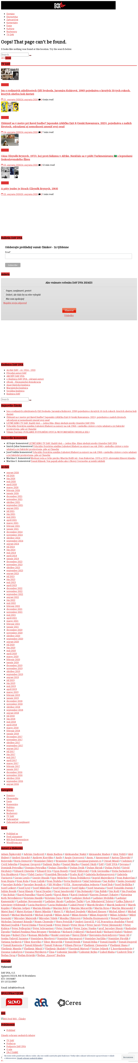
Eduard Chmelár (24, 871)
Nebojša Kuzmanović (95, 918)
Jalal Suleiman (92, 881)
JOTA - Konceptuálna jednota (81, 884)
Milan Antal (62, 914)
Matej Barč (7, 911)
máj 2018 (11, 721)
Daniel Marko (71, 864)
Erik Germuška (101, 871)
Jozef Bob (107, 884)
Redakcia (54, 931)
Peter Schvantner (43, 928)
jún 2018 (10, 718)
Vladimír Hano (119, 945)
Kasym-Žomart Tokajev (104, 894)
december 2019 (14, 665)
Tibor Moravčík (53, 941)
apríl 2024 (11, 555)
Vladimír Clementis (95, 945)
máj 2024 (11, 552)
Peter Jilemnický (112, 925)
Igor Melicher (59, 877)
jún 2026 (10, 478)
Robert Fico (19, 935)
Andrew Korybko (42, 857)
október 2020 (13, 635)
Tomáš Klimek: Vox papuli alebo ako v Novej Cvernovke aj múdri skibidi (68, 461)
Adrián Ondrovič (34, 854)
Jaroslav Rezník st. (35, 884)
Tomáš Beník (72, 941)
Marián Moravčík (81, 908)
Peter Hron (77, 925)
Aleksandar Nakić (75, 854)
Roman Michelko (39, 935)
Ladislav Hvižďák (103, 898)
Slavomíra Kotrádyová (103, 935)
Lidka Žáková (124, 901)
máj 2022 (11, 603)
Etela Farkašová (121, 871)
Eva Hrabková (9, 874)
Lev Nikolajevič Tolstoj (100, 901)
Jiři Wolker (55, 884)
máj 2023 (11, 582)
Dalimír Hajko (51, 864)
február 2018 (13, 730)
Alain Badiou (54, 854)
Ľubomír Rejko (88, 951)
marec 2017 (12, 763)
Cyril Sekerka (9, 864)
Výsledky (69, 315)
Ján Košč (114, 891)
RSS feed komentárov (17, 839)
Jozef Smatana (96, 887)
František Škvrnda (56, 874)
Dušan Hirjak (95, 867)
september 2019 (14, 674)
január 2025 (12, 528)
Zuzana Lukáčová (12, 951)
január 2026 (12, 493)
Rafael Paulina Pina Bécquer (29, 931)
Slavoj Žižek (79, 935)
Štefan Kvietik (26, 955)
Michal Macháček (21, 914)
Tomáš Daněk (108, 941)
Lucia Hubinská (57, 904)
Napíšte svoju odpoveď (15, 303)
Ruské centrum (60, 935)
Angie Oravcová (74, 857)
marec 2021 (12, 620)
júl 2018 (10, 715)
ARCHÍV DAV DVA (15, 376)
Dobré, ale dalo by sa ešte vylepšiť (23, 294)
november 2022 (14, 591)
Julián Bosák (8, 891)
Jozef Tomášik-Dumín (120, 887)
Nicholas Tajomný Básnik (16, 921)
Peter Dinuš (62, 925)
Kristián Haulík (33, 898)
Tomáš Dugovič (127, 941)
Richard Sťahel (113, 931)
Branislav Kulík (65, 860)
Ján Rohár (9, 894)
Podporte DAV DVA (16, 1046)
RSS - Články (19, 1018)
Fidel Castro (35, 874)
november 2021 (14, 612)
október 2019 (13, 671)
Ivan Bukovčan (126, 877)
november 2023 (14, 564)
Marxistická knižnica (17, 387)
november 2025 (14, 499)
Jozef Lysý (25, 887)
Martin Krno (101, 908)
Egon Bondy (61, 871)
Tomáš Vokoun (53, 945)
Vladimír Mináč (33, 948)
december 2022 (14, 588)
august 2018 (12, 712)
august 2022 (12, 597)
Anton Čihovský (121, 857)
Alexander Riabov (100, 854)
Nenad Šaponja (120, 918)
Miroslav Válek (48, 918)
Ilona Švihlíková (80, 877)
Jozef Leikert (8, 887)
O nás (9, 1049)
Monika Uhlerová (70, 918)
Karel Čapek (44, 894)
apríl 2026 (11, 484)
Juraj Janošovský (64, 891)
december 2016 (14, 772)
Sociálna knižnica (15, 390)
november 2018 (14, 704)
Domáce (10, 13)
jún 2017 (10, 754)
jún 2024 (10, 549)
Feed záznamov (14, 836)
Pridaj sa (10, 1043)
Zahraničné (12, 19)
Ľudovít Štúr (124, 951)
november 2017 (14, 739)
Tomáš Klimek (33, 945)
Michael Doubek (75, 911)
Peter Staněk (64, 928)
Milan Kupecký (98, 914)
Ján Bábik (101, 891)
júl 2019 (10, 680)
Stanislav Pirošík (118, 938)
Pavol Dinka (29, 925)
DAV (101, 864)
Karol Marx (61, 894)
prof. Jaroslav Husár (111, 928)
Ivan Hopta (7, 881)
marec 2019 (12, 692)
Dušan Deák (77, 867)
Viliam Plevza (73, 945)
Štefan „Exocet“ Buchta (51, 955)
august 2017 (12, 748)
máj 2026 (11, 481)
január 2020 (12, 662)
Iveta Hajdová (72, 881)
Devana (124, 864)
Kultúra (10, 28)
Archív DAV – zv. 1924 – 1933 (20, 370)
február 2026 (13, 490)
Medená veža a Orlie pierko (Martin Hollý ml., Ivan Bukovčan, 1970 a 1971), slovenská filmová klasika (83, 458)
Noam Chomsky (44, 921)
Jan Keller (109, 881)
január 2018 (12, 733)
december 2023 (14, 561)
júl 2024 (10, 546)
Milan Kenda (79, 914)
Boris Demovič (23, 860)
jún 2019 (10, 683)
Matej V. (58, 911)
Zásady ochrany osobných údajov (18, 1035)
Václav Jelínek (99, 948)
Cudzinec (126, 860)
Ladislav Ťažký (74, 901)
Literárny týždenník (13, 904)
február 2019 (13, 695)
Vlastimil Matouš (78, 948)
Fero (23, 874)
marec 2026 (12, 487)
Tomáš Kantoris (12, 945)
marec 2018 (12, 727)
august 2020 (12, 641)
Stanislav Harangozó (69, 938)
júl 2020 (10, 644)
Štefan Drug (8, 955)
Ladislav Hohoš (81, 898)
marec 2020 (12, 656)
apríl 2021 (11, 617)
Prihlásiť (10, 1030)
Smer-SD (124, 935)
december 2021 (14, 609)
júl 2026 (10, 475)
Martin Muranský (122, 908)
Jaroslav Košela (12, 884)
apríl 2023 (11, 585)
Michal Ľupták (43, 914)
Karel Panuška (26, 894)
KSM (66, 898)
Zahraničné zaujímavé (18, 822)
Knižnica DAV (13, 393)
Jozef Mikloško (41, 887)
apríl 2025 (11, 520)
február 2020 (13, 659)
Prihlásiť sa (12, 833)
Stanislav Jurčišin (95, 938)
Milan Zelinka (118, 914)
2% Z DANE (12, 1052)
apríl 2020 (11, 653)
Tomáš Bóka (90, 941)
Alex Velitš (119, 854)
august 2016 (12, 784)
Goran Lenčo (22, 877)
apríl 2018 (11, 724)
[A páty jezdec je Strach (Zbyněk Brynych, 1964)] (10, 177)
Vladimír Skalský (55, 948)
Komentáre (12, 22)
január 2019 (12, 698)
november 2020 (14, 632)
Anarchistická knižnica (18, 384)
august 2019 (12, 677)
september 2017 (14, 745)
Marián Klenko (42, 908)
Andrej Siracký (21, 857)
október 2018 (13, 706)
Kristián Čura (53, 898)
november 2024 (14, 534)
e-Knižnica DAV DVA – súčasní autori (25, 378)
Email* (8, 252)
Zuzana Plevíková (35, 951)
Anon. (89, 857)
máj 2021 (11, 614)
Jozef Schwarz (61, 887)
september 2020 (14, 638)
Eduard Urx (44, 871)
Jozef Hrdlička (123, 884)
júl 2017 (10, 751)
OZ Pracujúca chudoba (110, 921)
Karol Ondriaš (79, 894)
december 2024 (14, 531)
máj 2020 (11, 650)
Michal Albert (117, 911)
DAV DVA (111, 864)
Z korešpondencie (121, 948)
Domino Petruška (35, 867)
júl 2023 (10, 576)
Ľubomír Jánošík (67, 951)
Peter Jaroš (93, 925)
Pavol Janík (45, 925)
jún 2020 (10, 647)
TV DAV (10, 34)
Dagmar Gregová (30, 864)
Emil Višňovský (79, 871)
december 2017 (14, 736)
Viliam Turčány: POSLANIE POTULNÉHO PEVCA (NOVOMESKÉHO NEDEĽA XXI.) (48, 431)
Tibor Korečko (32, 941)
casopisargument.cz (89, 860)
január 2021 (12, 626)
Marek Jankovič (116, 904)
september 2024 (14, 540)
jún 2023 (10, 579)
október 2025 (13, 502)
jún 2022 (10, 600)
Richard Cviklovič (73, 931)
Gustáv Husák (40, 877)
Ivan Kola (22, 881)
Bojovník (6, 860)
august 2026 (12, 472)
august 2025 (12, 508)
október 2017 (13, 742)
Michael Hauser (96, 911)
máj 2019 (11, 686)
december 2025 (14, 496)
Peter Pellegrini (21, 928)
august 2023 (12, 573)
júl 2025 (10, 511)
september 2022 (14, 594)
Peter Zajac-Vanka (85, 928)
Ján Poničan (129, 891)
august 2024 (12, 543)
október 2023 (13, 567)
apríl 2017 (11, 760)
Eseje (9, 25)
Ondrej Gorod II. (84, 921)
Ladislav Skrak (54, 901)
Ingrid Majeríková (103, 877)
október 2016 (13, 778)
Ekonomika (12, 16)
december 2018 (14, 701)
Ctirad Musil (111, 860)
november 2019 (14, 668)
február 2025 (13, 525)
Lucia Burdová (37, 904)
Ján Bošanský (85, 891)
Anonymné (102, 857)
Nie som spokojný (15, 299)
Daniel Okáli (88, 864)
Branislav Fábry (44, 860)
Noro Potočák (64, 921)
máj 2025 (11, 517)
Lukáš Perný (77, 904)
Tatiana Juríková (11, 941)
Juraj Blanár (26, 891)
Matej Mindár (43, 911)
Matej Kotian (24, 911)
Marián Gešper (21, 908)
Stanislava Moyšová (43, 938)
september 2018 (14, 709)
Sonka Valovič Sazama (14, 938)
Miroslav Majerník (25, 918)
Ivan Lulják (38, 881)
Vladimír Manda (11, 948)
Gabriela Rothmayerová (100, 874)
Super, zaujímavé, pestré (18, 290)
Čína (51, 951)
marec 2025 (12, 523)
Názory (10, 810)
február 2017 (13, 766)
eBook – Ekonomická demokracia (23, 381)
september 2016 (14, 781)
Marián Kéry (60, 908)
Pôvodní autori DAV (16, 373)
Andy (59, 857)
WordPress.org (14, 842)
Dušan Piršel (112, 867)
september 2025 (14, 505)
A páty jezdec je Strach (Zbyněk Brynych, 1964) (29, 188)
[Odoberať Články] (6, 1018)
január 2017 (12, 769)
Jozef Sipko (78, 887)
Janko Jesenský (127, 881)
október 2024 (13, 537)
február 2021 (13, 623)
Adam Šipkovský (11, 854)
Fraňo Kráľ (76, 874)
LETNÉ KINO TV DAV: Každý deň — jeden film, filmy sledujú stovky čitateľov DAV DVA (50, 423)
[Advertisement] (69, 214)
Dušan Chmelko (58, 867)
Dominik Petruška (12, 867)
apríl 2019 (11, 689)
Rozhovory (11, 31)
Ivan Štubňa (54, 881)
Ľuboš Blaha (107, 951)
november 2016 (14, 775)
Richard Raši (94, 931)
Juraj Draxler (44, 891)
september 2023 (14, 570)
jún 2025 (10, 514)
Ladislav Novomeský (29, 901)
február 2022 (13, 606)
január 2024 (12, 558)
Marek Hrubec (95, 904)
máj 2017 (11, 757)
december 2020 (14, 629)
